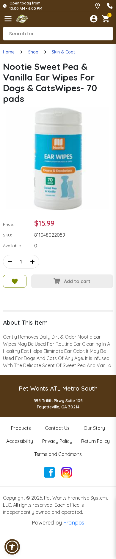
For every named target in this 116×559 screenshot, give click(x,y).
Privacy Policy (57, 441)
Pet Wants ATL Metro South (58, 388)
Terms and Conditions (58, 454)
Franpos (73, 522)
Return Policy (95, 441)
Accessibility (19, 441)
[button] (12, 547)
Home (9, 52)
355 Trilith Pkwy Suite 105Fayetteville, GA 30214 (58, 404)
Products (21, 428)
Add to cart (77, 281)
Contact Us (57, 428)
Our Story (94, 428)
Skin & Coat (63, 52)
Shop (33, 52)
